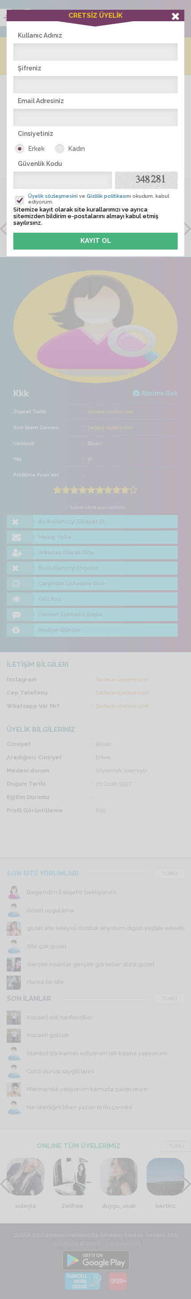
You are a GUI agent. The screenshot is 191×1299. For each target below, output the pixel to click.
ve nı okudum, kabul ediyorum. (98, 199)
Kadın (76, 148)
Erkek (36, 148)
